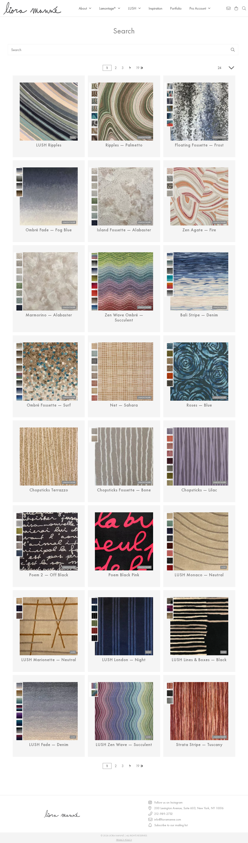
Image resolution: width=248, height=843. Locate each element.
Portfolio (176, 8)
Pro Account (197, 8)
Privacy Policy (124, 839)
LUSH (132, 8)
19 (137, 68)
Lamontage (107, 8)
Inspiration (155, 8)
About (83, 8)
